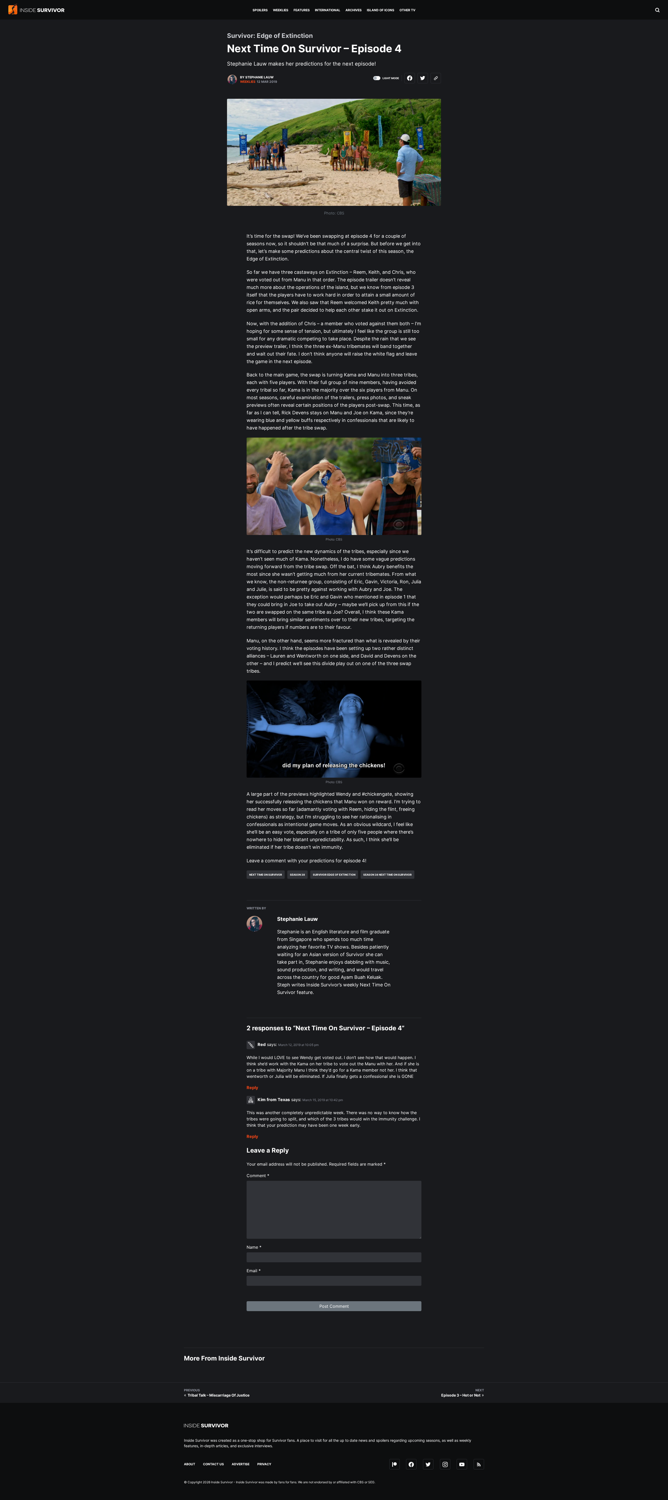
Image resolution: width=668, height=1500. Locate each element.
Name (254, 1247)
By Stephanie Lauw (256, 77)
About (189, 1464)
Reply (252, 1087)
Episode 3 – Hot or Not (460, 1395)
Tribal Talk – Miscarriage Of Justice (218, 1395)
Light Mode (391, 78)
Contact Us (213, 1464)
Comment (258, 1175)
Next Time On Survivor (265, 874)
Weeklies (247, 82)
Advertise (240, 1464)
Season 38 (297, 874)
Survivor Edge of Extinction (334, 874)
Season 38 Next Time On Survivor (387, 874)
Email (254, 1270)
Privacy (264, 1464)
